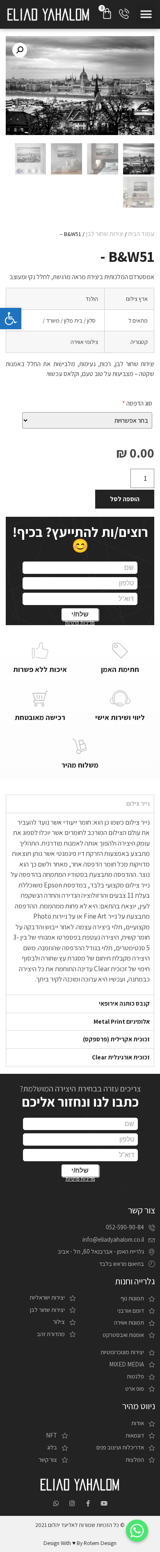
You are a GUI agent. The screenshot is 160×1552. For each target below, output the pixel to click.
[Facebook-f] (88, 1503)
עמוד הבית (141, 233)
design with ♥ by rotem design (80, 1543)
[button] (146, 14)
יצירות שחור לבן (104, 233)
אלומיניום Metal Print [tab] (122, 1021)
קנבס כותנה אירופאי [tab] (124, 1003)
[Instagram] (72, 1503)
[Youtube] (104, 1503)
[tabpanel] (80, 904)
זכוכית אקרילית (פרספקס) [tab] (116, 1039)
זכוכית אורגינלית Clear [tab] (121, 1057)
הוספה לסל (124, 499)
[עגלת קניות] (107, 13)
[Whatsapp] (56, 1503)
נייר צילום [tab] (138, 803)
